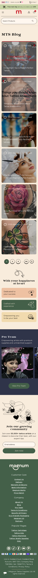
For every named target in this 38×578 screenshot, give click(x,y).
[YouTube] (24, 548)
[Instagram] (9, 548)
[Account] (28, 12)
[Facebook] (19, 548)
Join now (19, 451)
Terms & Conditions (19, 510)
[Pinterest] (28, 548)
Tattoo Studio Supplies (19, 538)
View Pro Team (19, 386)
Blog (19, 505)
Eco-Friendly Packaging (19, 516)
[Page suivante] (32, 261)
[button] (3, 12)
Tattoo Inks (19, 533)
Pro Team (19, 508)
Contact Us (19, 479)
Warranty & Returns (19, 485)
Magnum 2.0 (19, 518)
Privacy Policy (24, 567)
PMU (19, 541)
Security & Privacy (19, 513)
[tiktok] (14, 548)
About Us (19, 502)
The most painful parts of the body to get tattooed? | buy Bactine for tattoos (18, 139)
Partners (19, 521)
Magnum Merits (19, 490)
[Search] (32, 21)
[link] (6, 261)
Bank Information (19, 488)
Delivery (19, 482)
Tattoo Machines (19, 536)
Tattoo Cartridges (18, 530)
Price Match (19, 493)
